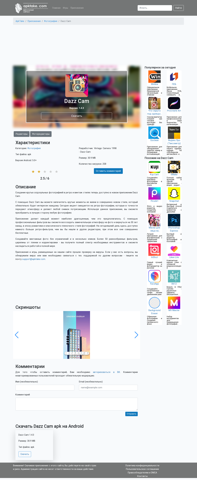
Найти (178, 8)
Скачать (76, 115)
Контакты (142, 476)
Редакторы (22, 134)
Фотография (34, 148)
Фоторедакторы (41, 134)
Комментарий (22, 394)
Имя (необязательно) (26, 381)
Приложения (77, 8)
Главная (56, 8)
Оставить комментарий (108, 171)
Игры (65, 8)
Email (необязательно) (91, 381)
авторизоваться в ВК (106, 372)
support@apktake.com (33, 259)
